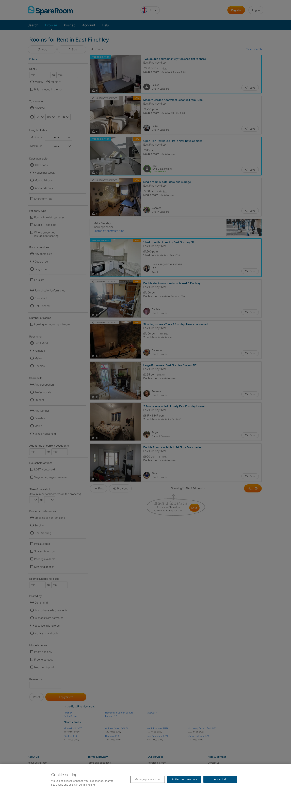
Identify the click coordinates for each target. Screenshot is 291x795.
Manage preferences (147, 779)
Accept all (220, 779)
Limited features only (184, 779)
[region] (145, 779)
